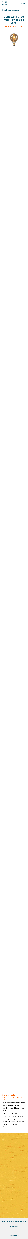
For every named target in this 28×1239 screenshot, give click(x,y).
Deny (14, 1231)
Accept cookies (14, 1226)
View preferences (14, 1235)
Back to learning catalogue (12, 10)
